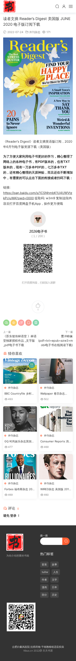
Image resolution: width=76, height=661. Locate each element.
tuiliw (45, 572)
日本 (54, 587)
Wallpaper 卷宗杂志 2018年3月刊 (52, 394)
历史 (54, 594)
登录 (13, 516)
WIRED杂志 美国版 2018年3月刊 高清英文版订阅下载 (55, 489)
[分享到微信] (6, 323)
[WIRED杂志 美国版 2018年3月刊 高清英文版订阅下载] (56, 466)
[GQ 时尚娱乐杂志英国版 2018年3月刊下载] (20, 419)
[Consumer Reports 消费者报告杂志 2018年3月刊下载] (56, 419)
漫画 (44, 587)
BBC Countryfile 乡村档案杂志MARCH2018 (19, 394)
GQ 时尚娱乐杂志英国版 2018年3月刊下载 (19, 441)
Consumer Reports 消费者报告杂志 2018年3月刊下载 (55, 441)
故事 (54, 564)
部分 (44, 594)
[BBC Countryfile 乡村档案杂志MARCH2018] (20, 371)
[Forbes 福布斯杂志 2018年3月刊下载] (20, 466)
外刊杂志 (34, 32)
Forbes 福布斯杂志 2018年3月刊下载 (19, 489)
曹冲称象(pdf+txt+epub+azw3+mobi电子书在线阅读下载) (55, 340)
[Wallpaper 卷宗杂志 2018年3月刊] (56, 371)
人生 (55, 572)
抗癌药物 (35, 646)
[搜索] (57, 6)
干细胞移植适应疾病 (52, 646)
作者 (44, 579)
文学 (54, 579)
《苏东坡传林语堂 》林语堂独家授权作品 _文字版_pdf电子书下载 (20, 340)
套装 (44, 564)
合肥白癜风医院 (21, 646)
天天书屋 (9, 6)
